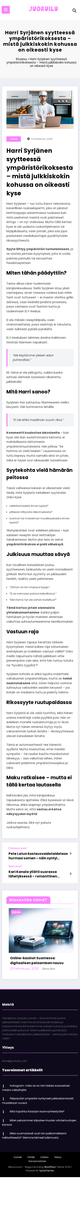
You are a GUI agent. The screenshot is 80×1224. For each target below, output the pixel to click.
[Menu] (6, 10)
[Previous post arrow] (70, 853)
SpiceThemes (46, 1170)
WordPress (50, 1167)
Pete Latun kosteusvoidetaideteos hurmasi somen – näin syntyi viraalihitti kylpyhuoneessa (38, 856)
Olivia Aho (46, 969)
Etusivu (21, 59)
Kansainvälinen (37, 1161)
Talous (57, 1157)
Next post (15, 866)
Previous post (18, 848)
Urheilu (44, 1157)
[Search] (74, 10)
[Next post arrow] (70, 873)
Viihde (13, 139)
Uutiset (18, 1157)
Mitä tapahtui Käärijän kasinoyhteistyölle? (37, 1111)
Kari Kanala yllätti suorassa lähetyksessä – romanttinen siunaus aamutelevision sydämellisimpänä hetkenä (33, 874)
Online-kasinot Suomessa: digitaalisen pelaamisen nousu (34, 960)
